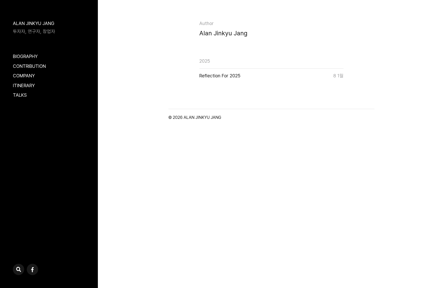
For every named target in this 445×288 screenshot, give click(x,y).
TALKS (20, 95)
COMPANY (24, 75)
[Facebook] (32, 269)
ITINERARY (24, 85)
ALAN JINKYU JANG (33, 23)
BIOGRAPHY (25, 56)
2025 (204, 61)
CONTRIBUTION (29, 66)
